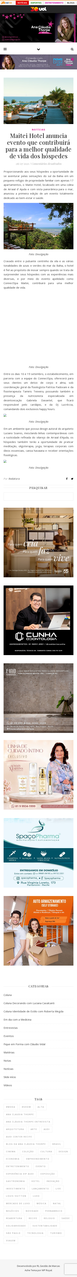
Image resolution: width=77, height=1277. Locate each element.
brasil (56, 1144)
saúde (66, 1218)
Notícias (38, 129)
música (41, 1203)
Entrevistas (11, 1027)
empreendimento (37, 1158)
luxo (36, 1196)
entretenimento (17, 1166)
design (63, 1151)
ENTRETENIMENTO (54, 3)
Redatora (14, 478)
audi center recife (19, 1136)
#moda (10, 1107)
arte (34, 1129)
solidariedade (16, 1225)
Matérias (9, 1052)
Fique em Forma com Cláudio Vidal (24, 1044)
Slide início (10, 1077)
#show (26, 1107)
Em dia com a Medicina (17, 1019)
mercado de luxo (18, 1203)
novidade (32, 1211)
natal (57, 1203)
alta (41, 1107)
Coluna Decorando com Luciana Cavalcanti (29, 1003)
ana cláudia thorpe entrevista (28, 1121)
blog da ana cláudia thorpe (26, 1144)
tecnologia (35, 1233)
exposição (48, 1173)
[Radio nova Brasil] (38, 68)
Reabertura (14, 1218)
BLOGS (70, 3)
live (58, 1188)
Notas (7, 1060)
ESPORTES (36, 3)
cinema (11, 1151)
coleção (28, 1151)
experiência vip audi (20, 1173)
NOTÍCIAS (22, 3)
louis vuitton (16, 1196)
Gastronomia (15, 1181)
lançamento (40, 1188)
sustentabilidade (45, 1225)
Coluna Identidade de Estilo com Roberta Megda (33, 1011)
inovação (53, 1181)
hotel (36, 1181)
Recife (33, 1218)
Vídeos (8, 1085)
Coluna (8, 995)
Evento (41, 1166)
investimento (15, 1188)
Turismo (56, 1233)
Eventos (9, 1036)
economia (13, 1158)
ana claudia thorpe (20, 1114)
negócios (12, 1211)
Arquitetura (15, 1129)
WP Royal (47, 1270)
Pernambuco (53, 1211)
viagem (11, 1240)
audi (47, 1129)
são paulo (13, 1233)
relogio (49, 1218)
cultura (46, 1151)
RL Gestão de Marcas (48, 1266)
